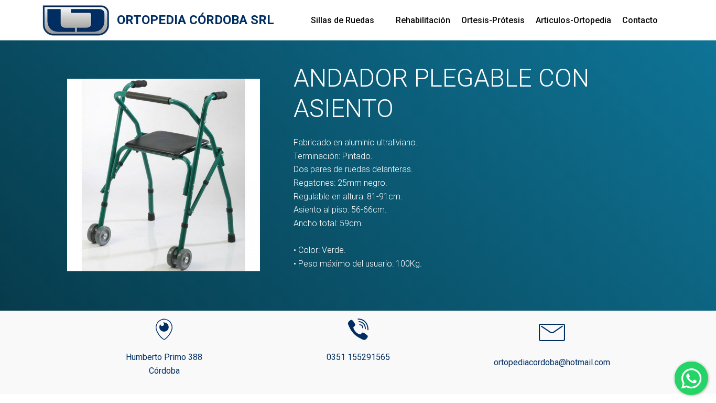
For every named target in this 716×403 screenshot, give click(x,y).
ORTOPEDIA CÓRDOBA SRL (195, 20)
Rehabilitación (423, 20)
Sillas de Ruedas (342, 20)
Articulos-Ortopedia (573, 20)
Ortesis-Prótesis (493, 20)
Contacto (640, 20)
